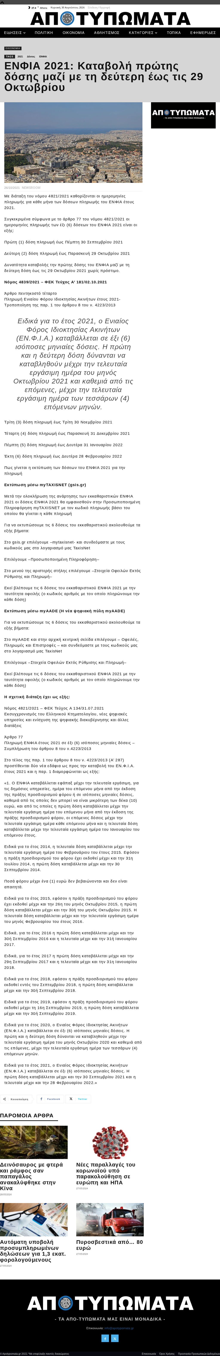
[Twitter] (115, 1338)
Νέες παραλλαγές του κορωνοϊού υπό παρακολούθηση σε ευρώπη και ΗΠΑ (106, 1173)
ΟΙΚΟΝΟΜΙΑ (13, 48)
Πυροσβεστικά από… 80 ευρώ (109, 1245)
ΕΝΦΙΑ (43, 56)
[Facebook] (105, 1338)
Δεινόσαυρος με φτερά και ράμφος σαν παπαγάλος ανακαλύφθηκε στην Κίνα (31, 1176)
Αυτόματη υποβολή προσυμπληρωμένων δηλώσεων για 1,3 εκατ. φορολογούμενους (33, 1251)
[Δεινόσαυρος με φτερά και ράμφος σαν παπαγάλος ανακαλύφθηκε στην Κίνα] (34, 1142)
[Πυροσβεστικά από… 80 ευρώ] (110, 1219)
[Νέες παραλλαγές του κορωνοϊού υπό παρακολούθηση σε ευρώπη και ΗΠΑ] (110, 1142)
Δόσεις (31, 56)
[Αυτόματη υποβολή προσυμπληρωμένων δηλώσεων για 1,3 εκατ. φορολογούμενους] (34, 1219)
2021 (20, 56)
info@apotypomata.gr (119, 1328)
